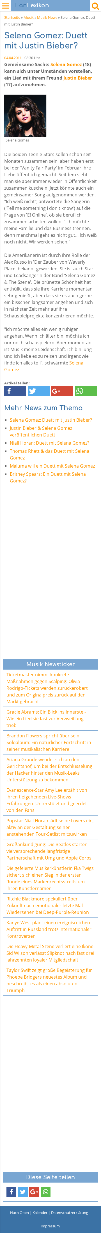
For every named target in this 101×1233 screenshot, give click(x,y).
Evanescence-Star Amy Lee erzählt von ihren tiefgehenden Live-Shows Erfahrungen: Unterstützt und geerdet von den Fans (46, 800)
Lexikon (32, 5)
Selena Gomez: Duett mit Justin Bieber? (51, 420)
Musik (29, 17)
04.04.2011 (13, 57)
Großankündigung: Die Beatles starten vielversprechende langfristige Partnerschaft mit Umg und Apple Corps (48, 851)
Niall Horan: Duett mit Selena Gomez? (49, 443)
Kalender (40, 1212)
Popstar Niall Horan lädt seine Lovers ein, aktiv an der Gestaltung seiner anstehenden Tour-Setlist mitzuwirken (50, 827)
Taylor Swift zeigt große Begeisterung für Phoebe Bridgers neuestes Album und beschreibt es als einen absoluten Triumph (49, 980)
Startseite (12, 17)
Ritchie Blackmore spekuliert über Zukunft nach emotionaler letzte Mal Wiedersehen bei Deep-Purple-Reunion (47, 905)
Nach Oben (19, 1212)
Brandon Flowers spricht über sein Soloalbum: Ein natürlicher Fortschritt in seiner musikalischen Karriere (48, 742)
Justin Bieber (77, 78)
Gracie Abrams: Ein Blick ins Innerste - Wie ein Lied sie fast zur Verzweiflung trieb (46, 718)
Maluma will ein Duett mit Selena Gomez (52, 466)
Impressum (50, 1226)
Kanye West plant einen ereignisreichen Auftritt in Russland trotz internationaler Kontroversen (48, 929)
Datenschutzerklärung (69, 1212)
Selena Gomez (66, 64)
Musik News (47, 17)
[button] (15, 391)
